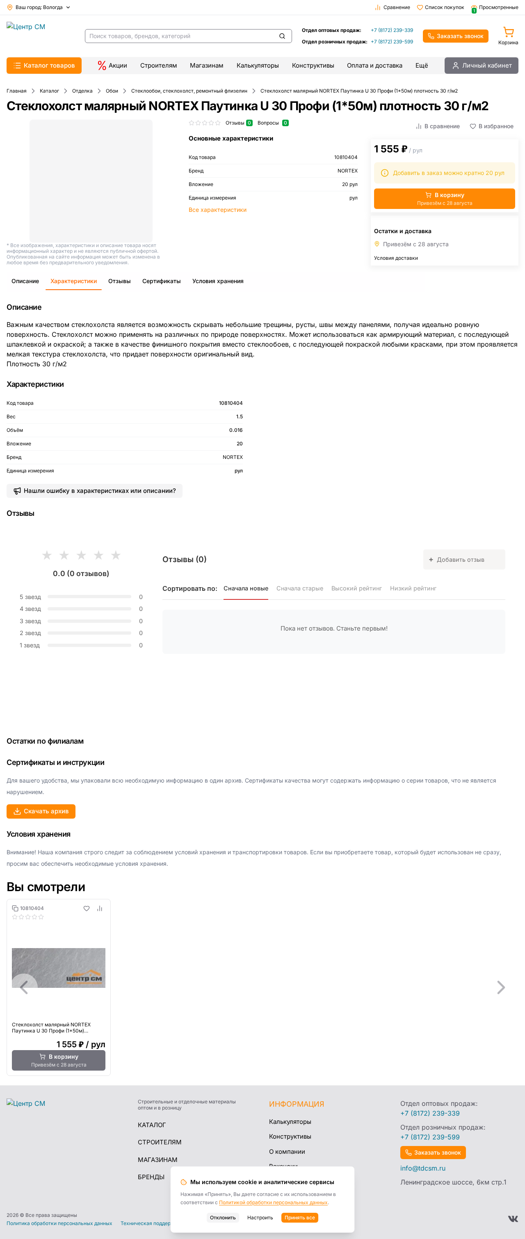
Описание (25, 280)
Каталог (152, 1125)
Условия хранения (218, 280)
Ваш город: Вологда (39, 7)
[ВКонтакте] (513, 1219)
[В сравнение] (99, 908)
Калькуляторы (258, 65)
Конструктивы (313, 65)
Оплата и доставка (374, 65)
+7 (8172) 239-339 (392, 30)
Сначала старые (299, 588)
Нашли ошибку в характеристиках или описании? (100, 491)
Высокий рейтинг (356, 588)
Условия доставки (396, 258)
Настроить (260, 1217)
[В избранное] (86, 908)
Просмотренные (495, 7)
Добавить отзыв (456, 559)
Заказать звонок (460, 35)
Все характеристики (218, 209)
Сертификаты (161, 280)
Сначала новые (246, 588)
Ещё (421, 65)
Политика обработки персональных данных (59, 1223)
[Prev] (24, 987)
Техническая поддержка (150, 1223)
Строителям (158, 65)
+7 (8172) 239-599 (392, 42)
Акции (118, 65)
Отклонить (223, 1217)
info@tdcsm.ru (422, 1168)
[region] (262, 987)
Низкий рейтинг (413, 588)
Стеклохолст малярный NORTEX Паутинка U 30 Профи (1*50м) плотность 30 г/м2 (51, 1027)
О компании (287, 1151)
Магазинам (207, 65)
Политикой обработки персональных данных (273, 1202)
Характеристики (73, 280)
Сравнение (396, 7)
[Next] (501, 987)
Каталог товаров (49, 65)
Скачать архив (46, 811)
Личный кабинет (487, 65)
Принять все (300, 1217)
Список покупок (444, 7)
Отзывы (119, 280)
